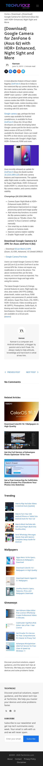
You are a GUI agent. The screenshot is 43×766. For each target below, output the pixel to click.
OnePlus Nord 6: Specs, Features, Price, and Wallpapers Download (25, 590)
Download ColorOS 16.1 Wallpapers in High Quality (21, 425)
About (10, 759)
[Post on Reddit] (19, 71)
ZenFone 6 (15, 84)
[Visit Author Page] (22, 330)
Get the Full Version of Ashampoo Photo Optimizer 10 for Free (19, 453)
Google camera (10, 114)
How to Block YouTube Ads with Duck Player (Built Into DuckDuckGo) (25, 526)
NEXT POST (31, 372)
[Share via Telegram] (23, 71)
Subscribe (31, 739)
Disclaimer (21, 762)
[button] (37, 6)
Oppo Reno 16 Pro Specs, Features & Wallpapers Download (25, 559)
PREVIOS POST (13, 372)
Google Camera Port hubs (16, 257)
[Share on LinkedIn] (15, 71)
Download (15, 14)
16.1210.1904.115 (11, 175)
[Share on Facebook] (10, 71)
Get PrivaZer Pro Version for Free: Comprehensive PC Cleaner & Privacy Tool (26, 635)
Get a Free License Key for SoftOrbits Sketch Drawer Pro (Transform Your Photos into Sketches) (20, 482)
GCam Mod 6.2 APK (23, 249)
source (7, 317)
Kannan (16, 63)
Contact (18, 759)
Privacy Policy (30, 759)
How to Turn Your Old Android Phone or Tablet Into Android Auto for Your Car (26, 516)
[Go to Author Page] (7, 64)
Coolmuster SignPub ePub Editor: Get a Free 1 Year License (26, 625)
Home (7, 14)
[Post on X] (6, 71)
